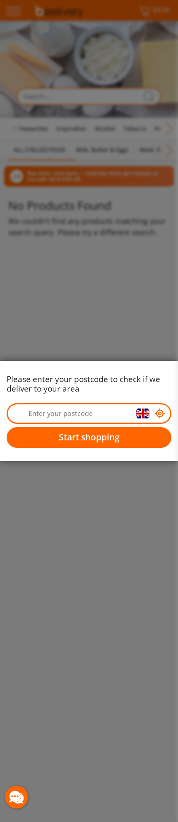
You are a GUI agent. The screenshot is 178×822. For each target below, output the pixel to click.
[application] (16, 797)
